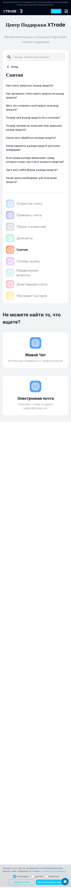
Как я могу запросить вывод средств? (29, 85)
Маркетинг (54, 876)
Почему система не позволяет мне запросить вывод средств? (34, 127)
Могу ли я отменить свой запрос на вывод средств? (32, 107)
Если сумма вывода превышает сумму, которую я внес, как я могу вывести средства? (35, 159)
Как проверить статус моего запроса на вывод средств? (35, 95)
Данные (39, 876)
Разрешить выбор (21, 882)
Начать (56, 11)
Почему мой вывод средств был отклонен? (33, 117)
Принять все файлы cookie (50, 882)
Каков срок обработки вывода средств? (31, 137)
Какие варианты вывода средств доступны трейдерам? (33, 147)
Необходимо (23, 876)
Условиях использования (52, 871)
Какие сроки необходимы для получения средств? (31, 179)
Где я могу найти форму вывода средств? (32, 169)
